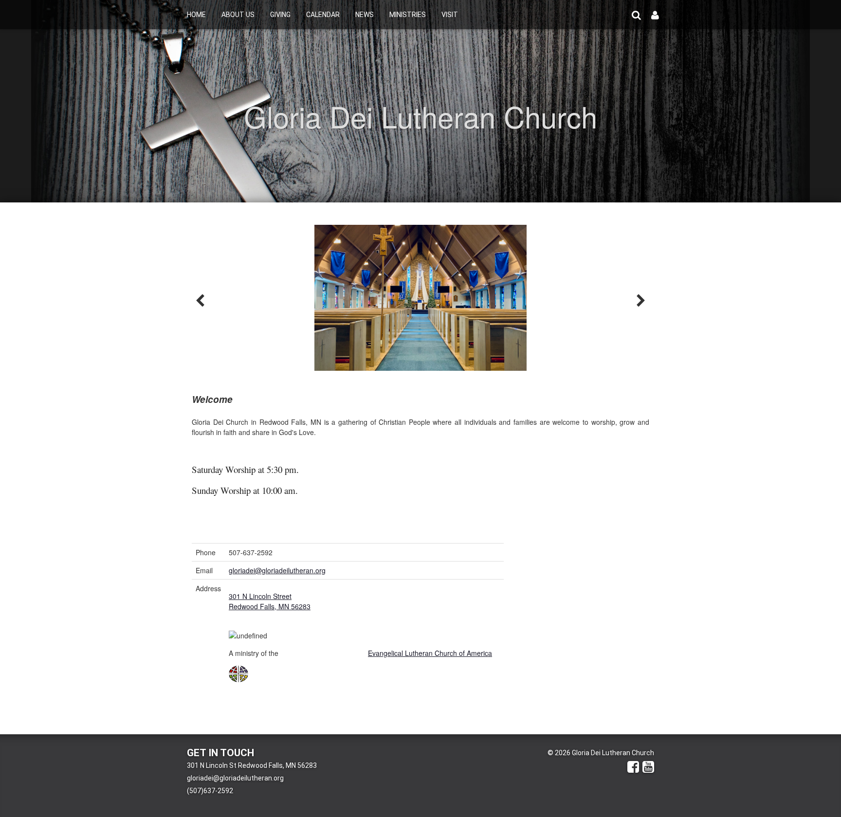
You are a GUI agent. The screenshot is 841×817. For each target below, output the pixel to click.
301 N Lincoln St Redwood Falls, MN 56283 (252, 765)
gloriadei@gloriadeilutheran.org (277, 570)
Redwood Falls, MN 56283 (270, 606)
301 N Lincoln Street (260, 596)
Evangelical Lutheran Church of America (430, 653)
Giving (280, 14)
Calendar (323, 14)
